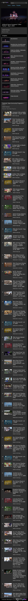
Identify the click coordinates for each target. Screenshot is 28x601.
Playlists (18, 5)
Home (9, 5)
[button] (14, 15)
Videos (13, 5)
